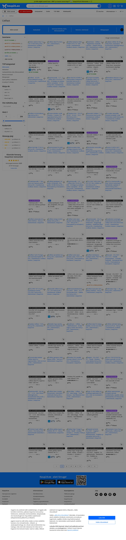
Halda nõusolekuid (102, 522)
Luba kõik (102, 518)
